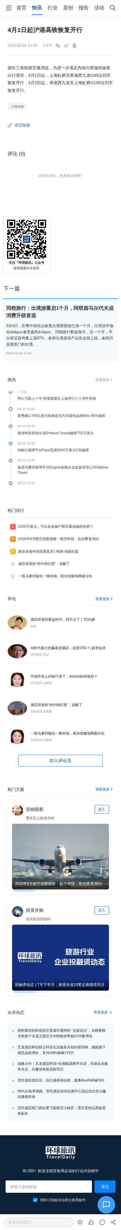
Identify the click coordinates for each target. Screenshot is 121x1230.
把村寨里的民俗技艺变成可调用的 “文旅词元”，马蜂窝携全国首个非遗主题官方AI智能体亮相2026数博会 (61, 1033)
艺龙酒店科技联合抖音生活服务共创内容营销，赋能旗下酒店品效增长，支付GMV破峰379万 (62, 1050)
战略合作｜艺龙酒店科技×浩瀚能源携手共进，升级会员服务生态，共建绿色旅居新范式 (63, 1066)
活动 (99, 8)
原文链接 (22, 125)
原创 (68, 8)
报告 (84, 8)
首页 (21, 8)
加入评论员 (60, 760)
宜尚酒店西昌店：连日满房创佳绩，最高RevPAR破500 (61, 1080)
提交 (105, 1186)
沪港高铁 (17, 106)
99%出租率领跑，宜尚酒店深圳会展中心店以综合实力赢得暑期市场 (62, 1094)
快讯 (37, 8)
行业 (53, 8)
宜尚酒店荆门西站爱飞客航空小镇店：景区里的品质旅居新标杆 (62, 1111)
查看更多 (102, 380)
